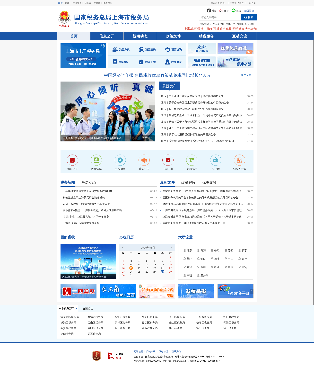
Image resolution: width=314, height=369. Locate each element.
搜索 (250, 17)
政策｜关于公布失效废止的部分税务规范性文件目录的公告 (195, 102)
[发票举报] (198, 291)
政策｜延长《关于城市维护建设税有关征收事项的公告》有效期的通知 (201, 128)
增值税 (240, 23)
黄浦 (203, 250)
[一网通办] (80, 291)
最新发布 (169, 85)
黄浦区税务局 (95, 317)
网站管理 (163, 351)
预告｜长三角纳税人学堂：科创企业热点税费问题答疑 (192, 109)
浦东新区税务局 (70, 317)
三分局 (204, 275)
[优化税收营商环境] (235, 62)
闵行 (244, 258)
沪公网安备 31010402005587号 (204, 360)
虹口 (203, 258)
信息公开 (106, 35)
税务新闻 (68, 182)
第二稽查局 (202, 328)
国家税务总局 (218, 3)
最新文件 (167, 182)
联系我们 (176, 351)
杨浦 (216, 258)
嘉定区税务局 (150, 322)
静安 (230, 250)
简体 (60, 3)
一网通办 (251, 3)
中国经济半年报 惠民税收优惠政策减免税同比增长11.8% (157, 75)
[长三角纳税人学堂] (119, 291)
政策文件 (173, 35)
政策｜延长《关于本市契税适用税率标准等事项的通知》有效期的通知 (201, 121)
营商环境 (230, 23)
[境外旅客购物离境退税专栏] (158, 291)
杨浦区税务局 (68, 322)
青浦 (230, 267)
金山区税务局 (177, 322)
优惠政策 (209, 182)
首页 (74, 35)
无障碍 (87, 3)
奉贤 (244, 267)
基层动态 (88, 182)
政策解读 (188, 182)
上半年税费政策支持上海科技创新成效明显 (88, 191)
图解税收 (68, 236)
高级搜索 (249, 10)
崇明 (189, 275)
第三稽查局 (229, 328)
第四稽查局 (67, 333)
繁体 (67, 3)
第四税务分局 (150, 328)
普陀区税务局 (204, 317)
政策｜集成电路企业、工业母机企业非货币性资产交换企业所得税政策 (201, 115)
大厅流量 (185, 236)
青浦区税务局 (231, 322)
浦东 (189, 250)
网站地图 (138, 351)
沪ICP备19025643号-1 (174, 361)
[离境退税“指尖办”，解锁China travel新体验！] (88, 261)
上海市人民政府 (236, 3)
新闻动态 (140, 35)
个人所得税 (218, 23)
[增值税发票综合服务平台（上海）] (202, 62)
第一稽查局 (175, 328)
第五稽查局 (94, 333)
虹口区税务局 (231, 317)
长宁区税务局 (177, 317)
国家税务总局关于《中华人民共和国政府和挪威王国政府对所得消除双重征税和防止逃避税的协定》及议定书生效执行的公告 (203, 191)
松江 (216, 267)
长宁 (244, 250)
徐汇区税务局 (123, 317)
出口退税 (249, 23)
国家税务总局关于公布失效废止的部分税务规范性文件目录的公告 (200, 197)
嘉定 (189, 267)
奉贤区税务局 (68, 328)
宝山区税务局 (95, 322)
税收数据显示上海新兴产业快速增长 (84, 197)
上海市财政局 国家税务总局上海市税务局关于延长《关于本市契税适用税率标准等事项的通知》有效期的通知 (203, 210)
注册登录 (77, 3)
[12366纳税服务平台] (237, 291)
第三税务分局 (123, 328)
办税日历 (126, 236)
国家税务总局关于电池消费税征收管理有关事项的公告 (194, 223)
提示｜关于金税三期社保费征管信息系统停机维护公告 (192, 96)
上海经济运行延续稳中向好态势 (81, 223)
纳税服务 (206, 35)
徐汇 (216, 250)
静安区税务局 (150, 317)
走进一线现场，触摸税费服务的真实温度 (86, 204)
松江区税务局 (204, 322)
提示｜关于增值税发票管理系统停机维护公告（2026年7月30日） (199, 141)
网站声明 (151, 351)
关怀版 (97, 3)
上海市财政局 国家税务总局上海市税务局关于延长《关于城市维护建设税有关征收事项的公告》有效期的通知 (203, 216)
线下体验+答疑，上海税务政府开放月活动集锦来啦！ (93, 210)
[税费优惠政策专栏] (235, 48)
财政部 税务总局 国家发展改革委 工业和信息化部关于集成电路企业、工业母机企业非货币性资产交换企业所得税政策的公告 (203, 204)
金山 (203, 267)
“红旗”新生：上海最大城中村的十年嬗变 (86, 216)
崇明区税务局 (95, 328)
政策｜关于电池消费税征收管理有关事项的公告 (188, 134)
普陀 (189, 258)
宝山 (230, 258)
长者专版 (107, 3)
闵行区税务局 (123, 322)
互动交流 (239, 35)
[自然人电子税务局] (202, 48)
